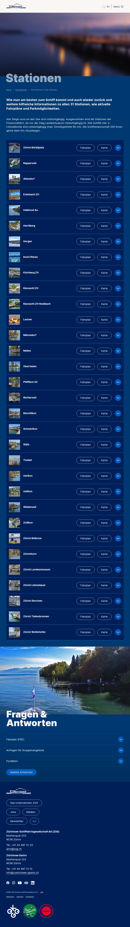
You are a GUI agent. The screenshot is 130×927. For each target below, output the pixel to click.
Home (8, 90)
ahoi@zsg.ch (14, 848)
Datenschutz (10, 896)
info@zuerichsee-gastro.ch (22, 872)
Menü (117, 6)
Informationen (21, 90)
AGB (41, 892)
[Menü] (122, 6)
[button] (34, 821)
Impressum (20, 896)
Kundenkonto (30, 896)
